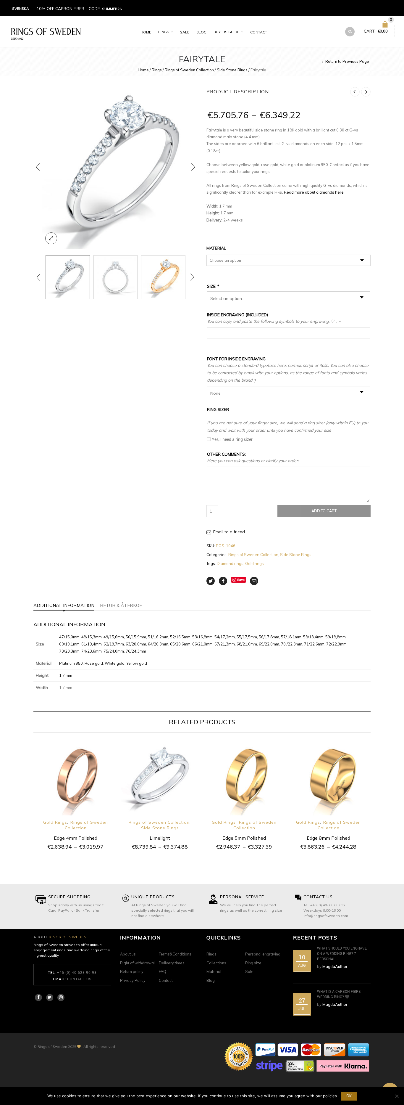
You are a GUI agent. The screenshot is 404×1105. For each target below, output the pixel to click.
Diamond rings (230, 563)
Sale (184, 32)
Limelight (160, 838)
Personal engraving (262, 954)
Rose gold (94, 663)
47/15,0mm (69, 637)
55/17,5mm (247, 637)
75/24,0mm (114, 651)
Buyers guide (226, 32)
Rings (163, 32)
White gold (115, 663)
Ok (349, 1095)
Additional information (63, 605)
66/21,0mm (202, 644)
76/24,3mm (136, 651)
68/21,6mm (247, 644)
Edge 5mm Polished (244, 838)
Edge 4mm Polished (75, 838)
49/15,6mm (114, 637)
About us (128, 954)
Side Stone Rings (232, 70)
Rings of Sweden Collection (189, 70)
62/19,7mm (114, 644)
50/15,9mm (136, 637)
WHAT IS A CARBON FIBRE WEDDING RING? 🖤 (339, 994)
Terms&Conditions (175, 954)
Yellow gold (136, 663)
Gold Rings (55, 822)
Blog (201, 32)
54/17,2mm (224, 637)
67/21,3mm (224, 644)
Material (216, 248)
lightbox (51, 238)
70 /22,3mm (291, 644)
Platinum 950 (71, 663)
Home (145, 32)
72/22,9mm (336, 644)
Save (241, 579)
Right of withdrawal (137, 963)
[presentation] (37, 167)
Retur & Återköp (121, 605)
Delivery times (172, 963)
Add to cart (324, 510)
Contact (258, 32)
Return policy (131, 971)
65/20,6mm (180, 644)
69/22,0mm (269, 644)
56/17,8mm (269, 637)
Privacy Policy (133, 980)
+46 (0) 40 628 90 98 (77, 972)
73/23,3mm (69, 651)
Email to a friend (229, 531)
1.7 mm (65, 675)
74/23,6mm (91, 651)
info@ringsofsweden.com (325, 915)
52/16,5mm (180, 637)
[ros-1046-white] (115, 167)
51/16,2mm (158, 637)
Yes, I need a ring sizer (232, 439)
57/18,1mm (291, 637)
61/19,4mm (91, 644)
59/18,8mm (335, 637)
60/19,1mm (69, 644)
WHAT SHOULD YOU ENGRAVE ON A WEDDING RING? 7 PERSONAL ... (342, 953)
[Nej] (397, 1096)
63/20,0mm (136, 644)
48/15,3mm (91, 637)
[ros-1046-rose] (163, 277)
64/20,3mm (158, 644)
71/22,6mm (314, 644)
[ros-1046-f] (115, 277)
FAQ (162, 971)
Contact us (79, 978)
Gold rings (254, 563)
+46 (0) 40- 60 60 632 (327, 905)
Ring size (253, 963)
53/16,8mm (202, 637)
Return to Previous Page (347, 61)
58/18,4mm (313, 637)
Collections (216, 963)
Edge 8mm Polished (328, 838)
